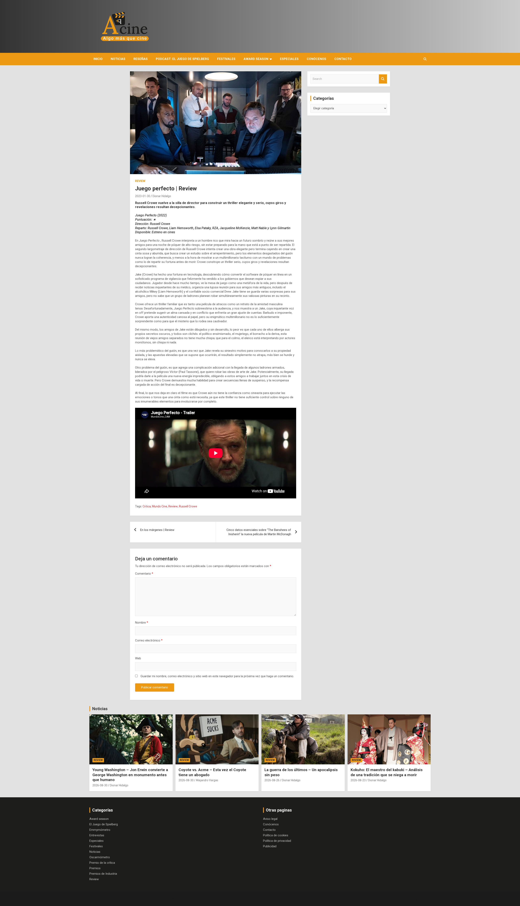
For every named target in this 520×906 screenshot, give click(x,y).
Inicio (98, 59)
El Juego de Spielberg (103, 824)
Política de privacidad (277, 841)
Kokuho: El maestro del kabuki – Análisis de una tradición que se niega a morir (386, 772)
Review (140, 181)
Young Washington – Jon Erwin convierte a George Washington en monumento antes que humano (130, 774)
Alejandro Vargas (207, 780)
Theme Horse (166, 899)
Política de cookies (275, 835)
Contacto (343, 59)
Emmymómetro (99, 830)
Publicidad (269, 846)
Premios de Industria (103, 874)
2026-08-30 (99, 785)
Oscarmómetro (99, 857)
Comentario (144, 573)
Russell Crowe (188, 506)
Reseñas (140, 59)
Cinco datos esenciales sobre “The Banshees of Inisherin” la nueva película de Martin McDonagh (258, 532)
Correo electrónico (148, 640)
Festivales (226, 59)
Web (138, 658)
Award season (256, 59)
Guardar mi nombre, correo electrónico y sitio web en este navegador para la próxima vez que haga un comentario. (217, 676)
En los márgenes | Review (157, 530)
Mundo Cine (159, 506)
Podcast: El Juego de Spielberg (182, 59)
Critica (147, 506)
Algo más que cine (126, 899)
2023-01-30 (142, 196)
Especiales (289, 59)
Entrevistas (96, 835)
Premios (95, 868)
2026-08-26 (272, 780)
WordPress (214, 899)
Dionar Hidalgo (162, 196)
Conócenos (316, 59)
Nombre (141, 622)
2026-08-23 (358, 780)
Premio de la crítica (102, 863)
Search (383, 79)
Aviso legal (270, 819)
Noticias (118, 59)
